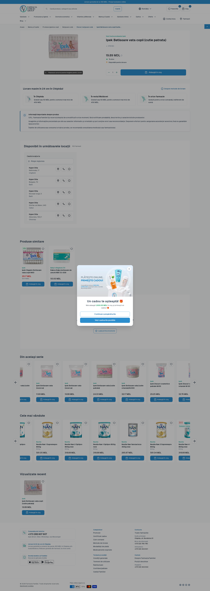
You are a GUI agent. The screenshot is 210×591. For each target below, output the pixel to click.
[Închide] (129, 269)
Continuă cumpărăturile (105, 314)
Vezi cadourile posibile (105, 320)
